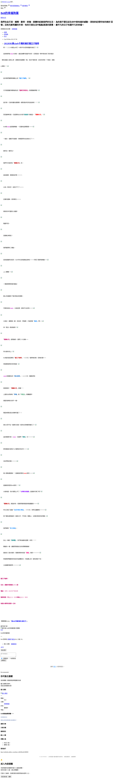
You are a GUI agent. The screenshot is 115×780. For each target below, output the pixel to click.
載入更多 (3, 650)
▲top (2, 647)
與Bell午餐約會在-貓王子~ (19, 621)
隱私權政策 (67, 756)
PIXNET (45, 756)
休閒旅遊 (14, 29)
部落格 (6, 34)
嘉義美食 (14, 644)
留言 (13, 639)
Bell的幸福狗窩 (10, 13)
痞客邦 (10, 639)
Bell (2, 630)
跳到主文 (3, 17)
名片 (5, 36)
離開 (10, 776)
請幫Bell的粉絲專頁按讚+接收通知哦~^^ (9, 720)
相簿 (5, 32)
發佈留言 (3, 660)
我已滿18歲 (4, 776)
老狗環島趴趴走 (4, 717)
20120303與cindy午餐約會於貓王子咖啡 (21, 43)
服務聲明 (73, 756)
